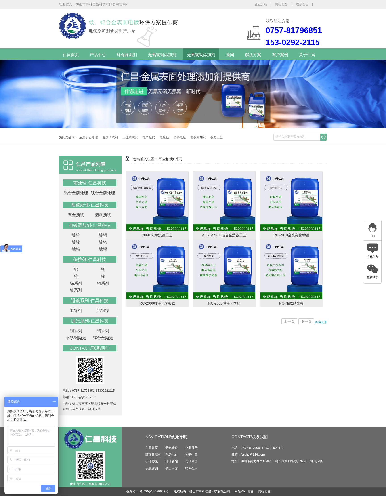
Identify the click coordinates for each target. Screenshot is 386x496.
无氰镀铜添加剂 (162, 55)
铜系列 (103, 283)
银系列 (76, 290)
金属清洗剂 (110, 137)
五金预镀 (76, 215)
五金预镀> (167, 159)
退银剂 (76, 310)
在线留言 (302, 4)
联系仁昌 (191, 468)
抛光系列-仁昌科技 (89, 320)
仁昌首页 (71, 55)
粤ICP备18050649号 (154, 491)
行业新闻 (171, 461)
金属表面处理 (88, 137)
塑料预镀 (103, 215)
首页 (178, 159)
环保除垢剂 (127, 55)
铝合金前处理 (76, 193)
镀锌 (76, 235)
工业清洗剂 (130, 137)
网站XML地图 (244, 491)
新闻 (230, 55)
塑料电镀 (179, 137)
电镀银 (164, 137)
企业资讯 (151, 461)
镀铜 (103, 235)
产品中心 (98, 55)
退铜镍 (103, 310)
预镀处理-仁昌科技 (89, 204)
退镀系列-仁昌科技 (89, 300)
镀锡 (103, 249)
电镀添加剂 (198, 137)
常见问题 (191, 461)
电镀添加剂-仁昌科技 (90, 225)
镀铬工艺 (216, 137)
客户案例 (280, 55)
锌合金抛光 (103, 338)
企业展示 (191, 448)
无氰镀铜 (151, 468)
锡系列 (76, 283)
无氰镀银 (171, 448)
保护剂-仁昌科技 (89, 259)
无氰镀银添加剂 (201, 55)
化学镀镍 (149, 137)
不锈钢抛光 (76, 338)
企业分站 (261, 4)
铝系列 (103, 331)
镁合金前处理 (103, 193)
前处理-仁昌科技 (89, 182)
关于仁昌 (307, 55)
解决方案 (253, 55)
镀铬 (103, 242)
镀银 (76, 249)
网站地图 (281, 4)
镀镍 (76, 242)
